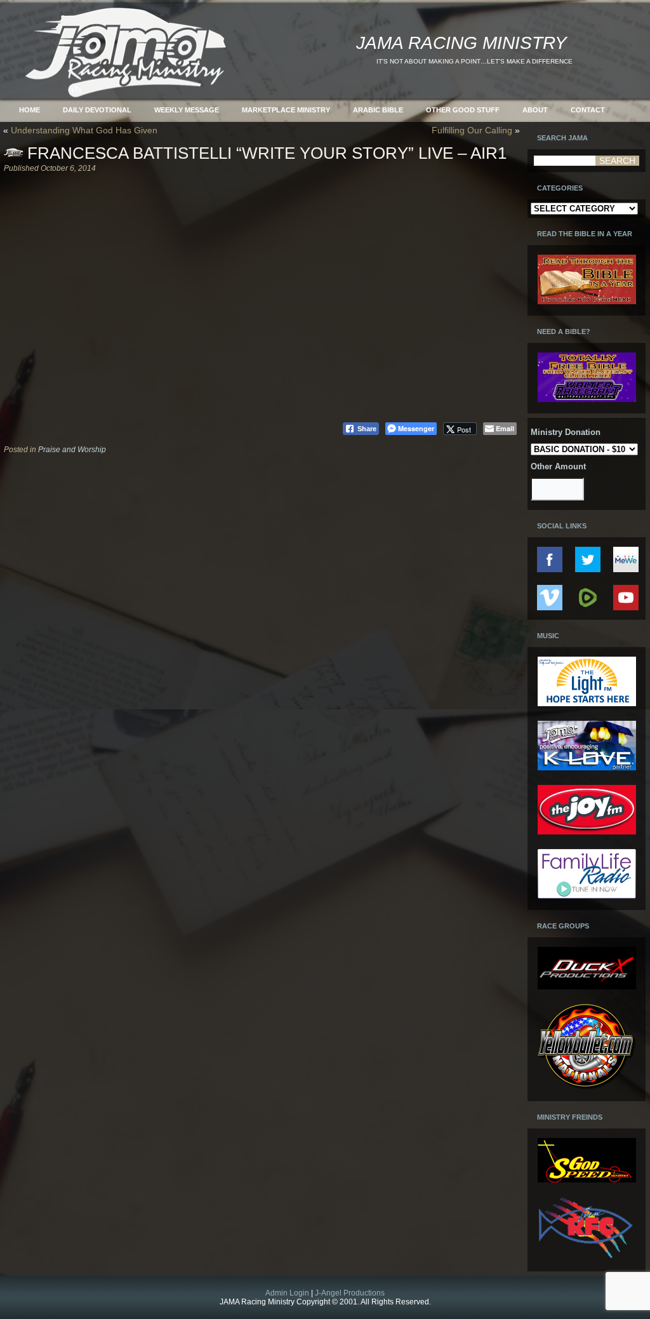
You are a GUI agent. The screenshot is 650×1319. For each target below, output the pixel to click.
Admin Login (287, 1293)
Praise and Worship (72, 449)
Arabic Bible (378, 110)
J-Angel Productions (350, 1293)
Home (29, 110)
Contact (588, 110)
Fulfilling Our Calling (472, 130)
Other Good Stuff (463, 110)
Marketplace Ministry (286, 110)
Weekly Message (186, 110)
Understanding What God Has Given (84, 130)
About (535, 110)
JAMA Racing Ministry (461, 43)
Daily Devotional (97, 110)
